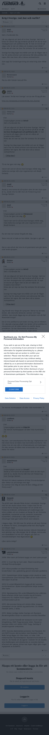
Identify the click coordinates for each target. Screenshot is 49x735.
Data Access (24, 398)
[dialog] (24, 367)
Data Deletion (10, 398)
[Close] (44, 337)
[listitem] (24, 382)
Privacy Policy (38, 398)
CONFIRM (14, 389)
